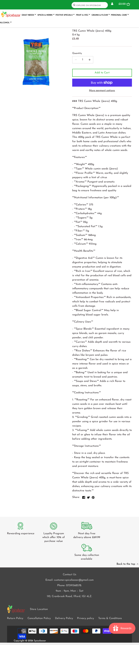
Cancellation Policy (39, 618)
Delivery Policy (64, 618)
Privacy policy (85, 618)
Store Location (39, 609)
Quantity (77, 53)
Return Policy (15, 618)
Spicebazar (40, 641)
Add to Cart (102, 72)
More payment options (102, 90)
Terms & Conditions (110, 618)
